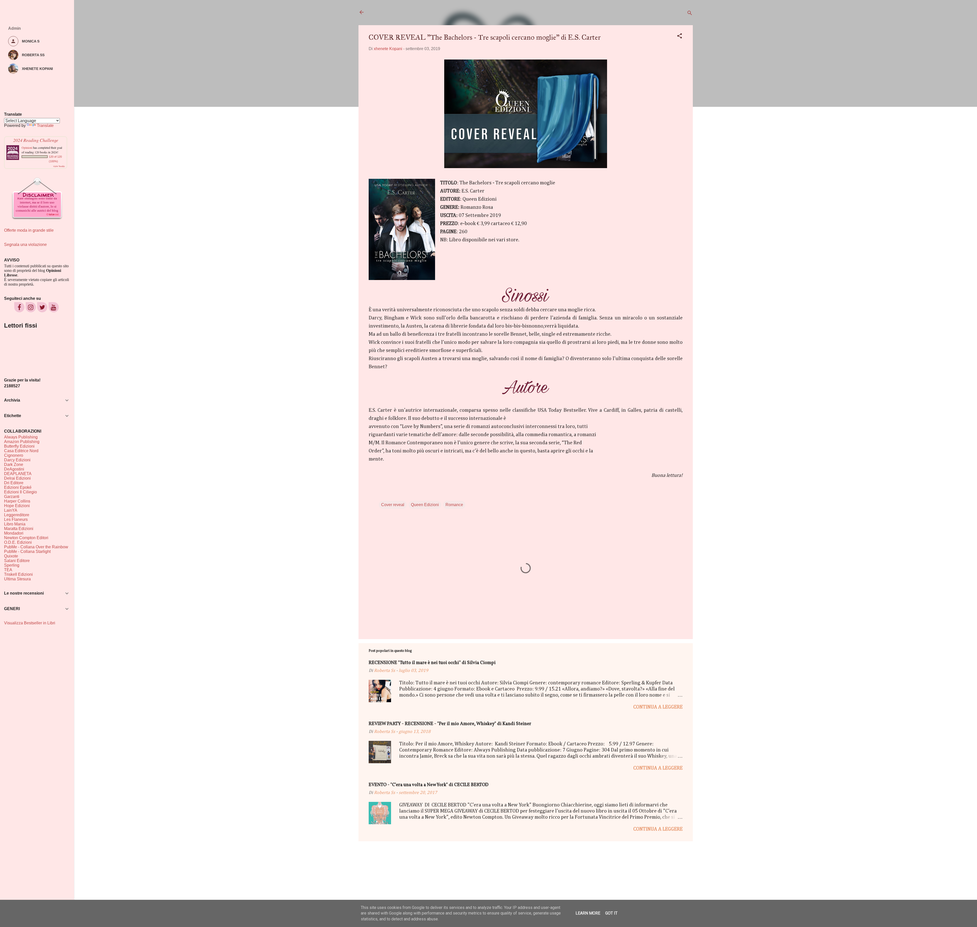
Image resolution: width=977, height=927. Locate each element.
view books (59, 166)
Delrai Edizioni (17, 478)
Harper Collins (17, 501)
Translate (45, 125)
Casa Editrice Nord (21, 451)
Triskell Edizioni (18, 574)
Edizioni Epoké (18, 487)
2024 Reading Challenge (35, 140)
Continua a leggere (658, 707)
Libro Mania (14, 524)
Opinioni (27, 147)
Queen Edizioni (425, 505)
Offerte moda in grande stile (29, 230)
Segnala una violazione (25, 244)
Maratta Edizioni (18, 528)
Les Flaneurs (16, 519)
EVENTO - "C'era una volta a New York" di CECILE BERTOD (429, 785)
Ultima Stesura (17, 579)
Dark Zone (13, 464)
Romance (454, 505)
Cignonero (13, 455)
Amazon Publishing (21, 441)
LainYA (10, 510)
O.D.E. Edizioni (18, 542)
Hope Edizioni (17, 506)
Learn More (588, 913)
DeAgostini (14, 469)
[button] (680, 37)
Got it (611, 913)
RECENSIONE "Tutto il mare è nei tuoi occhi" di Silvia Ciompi (432, 663)
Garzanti (11, 496)
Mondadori (13, 533)
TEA (8, 570)
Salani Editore (17, 560)
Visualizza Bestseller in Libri (29, 623)
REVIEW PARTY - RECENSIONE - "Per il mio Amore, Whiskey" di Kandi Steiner (450, 724)
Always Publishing (21, 437)
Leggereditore (16, 515)
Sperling (11, 565)
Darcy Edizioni (17, 460)
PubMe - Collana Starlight (27, 551)
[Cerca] (690, 14)
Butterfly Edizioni (19, 446)
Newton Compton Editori (26, 538)
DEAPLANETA (18, 474)
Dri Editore (13, 483)
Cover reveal (392, 505)
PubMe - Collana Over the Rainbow (36, 547)
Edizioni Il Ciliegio (20, 492)
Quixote (11, 556)
